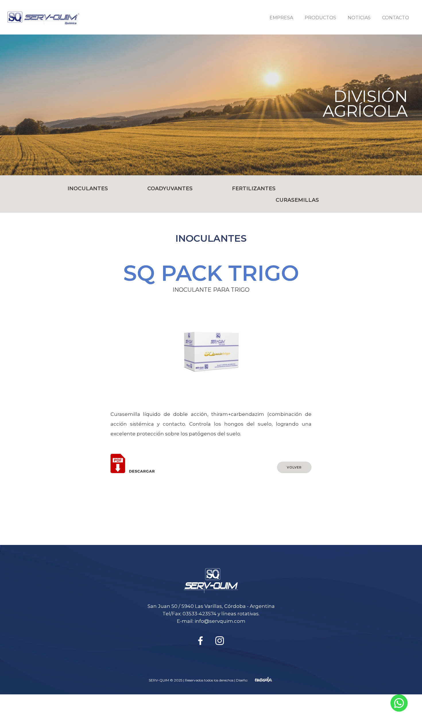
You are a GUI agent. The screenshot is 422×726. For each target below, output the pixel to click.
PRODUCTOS (320, 17)
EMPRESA (281, 17)
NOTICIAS (359, 17)
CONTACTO (395, 17)
